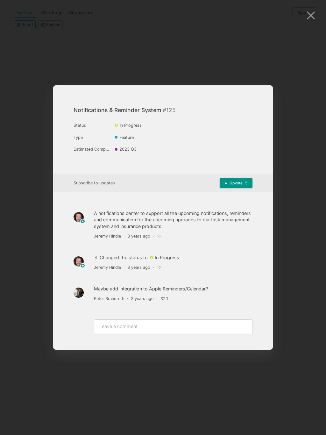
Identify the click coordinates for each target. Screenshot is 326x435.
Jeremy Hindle (107, 236)
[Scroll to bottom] (262, 343)
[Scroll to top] (262, 328)
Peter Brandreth (109, 298)
